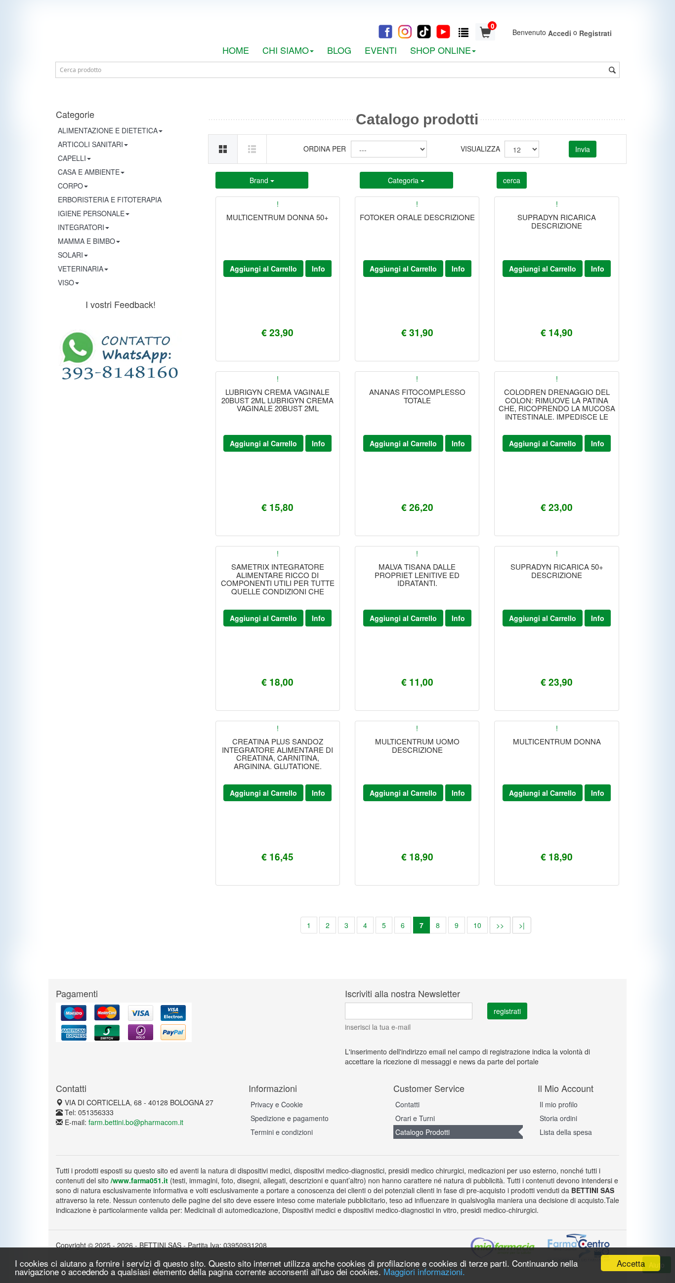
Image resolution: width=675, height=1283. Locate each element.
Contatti (407, 1104)
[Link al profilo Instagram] (405, 31)
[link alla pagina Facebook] (385, 31)
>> (500, 925)
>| (522, 925)
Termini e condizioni (282, 1132)
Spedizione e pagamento (290, 1118)
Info (318, 268)
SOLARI (70, 255)
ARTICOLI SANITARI (90, 144)
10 (477, 925)
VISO (66, 282)
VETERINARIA (80, 268)
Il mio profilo (559, 1104)
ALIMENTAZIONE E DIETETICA (108, 130)
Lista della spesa (566, 1132)
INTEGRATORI (81, 227)
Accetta (631, 1263)
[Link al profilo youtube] (443, 31)
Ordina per (324, 149)
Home (235, 49)
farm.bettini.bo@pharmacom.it (135, 1122)
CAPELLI (72, 158)
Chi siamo (285, 49)
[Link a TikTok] (424, 31)
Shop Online (440, 49)
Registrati (595, 33)
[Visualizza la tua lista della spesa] (463, 31)
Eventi (381, 49)
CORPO (70, 186)
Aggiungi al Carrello (263, 268)
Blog (339, 49)
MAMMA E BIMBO (86, 241)
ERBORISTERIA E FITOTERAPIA (110, 199)
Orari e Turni (415, 1118)
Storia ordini (558, 1118)
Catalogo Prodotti (422, 1132)
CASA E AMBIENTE (89, 172)
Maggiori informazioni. (424, 1271)
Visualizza (479, 149)
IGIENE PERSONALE (91, 213)
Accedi (559, 33)
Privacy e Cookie (277, 1104)
